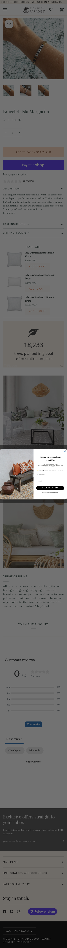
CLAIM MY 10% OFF (50, 488)
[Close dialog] (65, 451)
